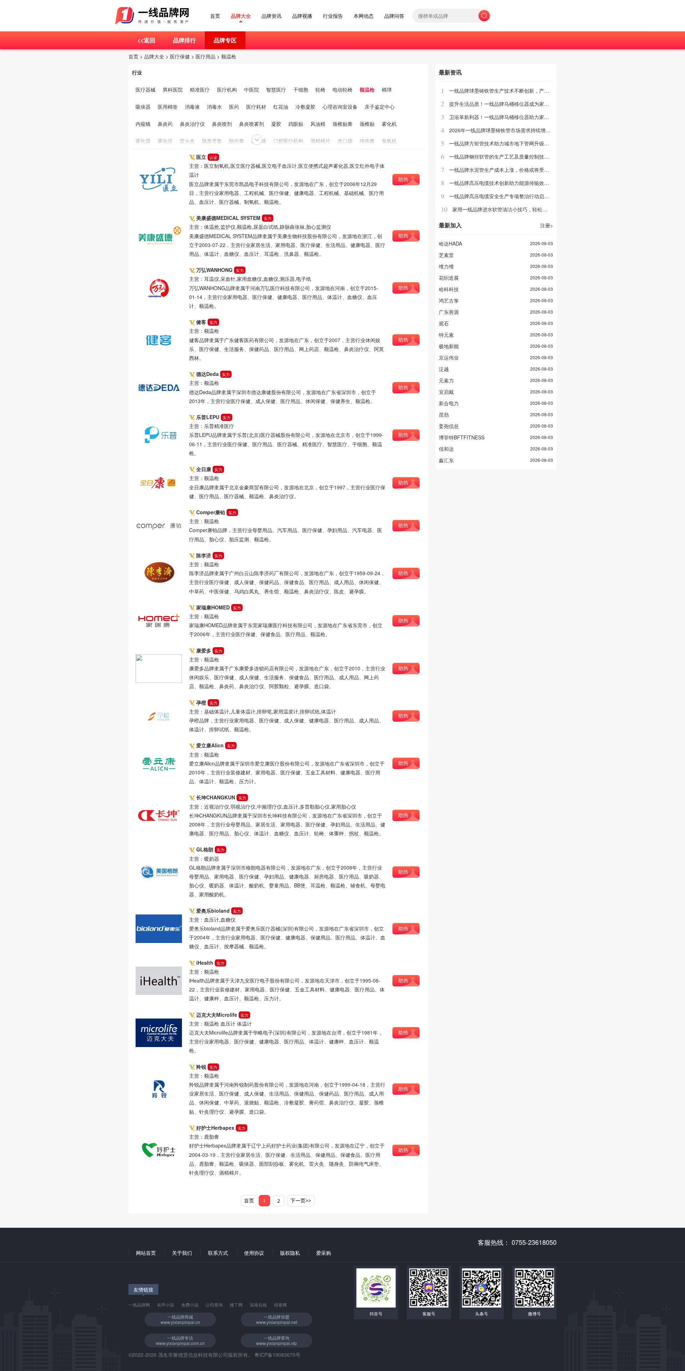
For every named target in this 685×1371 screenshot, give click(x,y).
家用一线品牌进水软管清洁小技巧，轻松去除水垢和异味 (514, 209)
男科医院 (173, 89)
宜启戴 (446, 391)
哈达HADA (450, 243)
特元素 (446, 334)
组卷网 (280, 1305)
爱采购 (323, 1252)
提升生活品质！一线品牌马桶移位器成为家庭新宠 (504, 103)
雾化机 (389, 123)
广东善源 (449, 311)
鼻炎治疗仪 (192, 123)
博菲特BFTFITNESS (461, 437)
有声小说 (165, 1305)
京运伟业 (449, 357)
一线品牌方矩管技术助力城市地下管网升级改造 (501, 143)
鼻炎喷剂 (222, 123)
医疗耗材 (256, 106)
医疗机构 (227, 89)
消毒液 (192, 106)
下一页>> (300, 1200)
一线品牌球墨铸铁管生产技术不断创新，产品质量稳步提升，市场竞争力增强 (534, 90)
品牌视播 (302, 16)
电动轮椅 (342, 89)
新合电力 (449, 403)
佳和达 (446, 448)
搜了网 (236, 1305)
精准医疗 (200, 89)
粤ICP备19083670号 (277, 1354)
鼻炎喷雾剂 (251, 123)
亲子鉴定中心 (380, 106)
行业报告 (333, 16)
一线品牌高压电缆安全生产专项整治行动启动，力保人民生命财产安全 (526, 196)
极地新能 (449, 346)
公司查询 (214, 1305)
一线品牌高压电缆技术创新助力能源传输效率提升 (504, 182)
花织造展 (449, 277)
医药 (234, 106)
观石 (444, 323)
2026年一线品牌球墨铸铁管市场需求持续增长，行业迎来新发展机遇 (524, 130)
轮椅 (320, 89)
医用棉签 (168, 106)
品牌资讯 (271, 16)
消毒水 (214, 106)
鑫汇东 (446, 460)
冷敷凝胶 (305, 106)
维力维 (446, 266)
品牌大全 (241, 16)
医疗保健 (180, 56)
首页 (215, 16)
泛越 (444, 368)
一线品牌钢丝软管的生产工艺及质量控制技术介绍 (504, 156)
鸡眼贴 (295, 123)
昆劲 (444, 414)
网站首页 (146, 1252)
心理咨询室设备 (340, 106)
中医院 (251, 89)
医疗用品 (205, 56)
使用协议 (254, 1252)
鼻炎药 (165, 123)
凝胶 (276, 123)
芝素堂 (446, 254)
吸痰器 (143, 106)
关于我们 (182, 1252)
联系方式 (218, 1252)
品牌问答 (394, 16)
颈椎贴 (367, 123)
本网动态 (364, 16)
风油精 (317, 123)
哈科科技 (449, 289)
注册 (546, 225)
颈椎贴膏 (342, 123)
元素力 (446, 380)
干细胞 (300, 89)
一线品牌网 (139, 1305)
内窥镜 (143, 123)
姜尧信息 (449, 425)
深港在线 (258, 1305)
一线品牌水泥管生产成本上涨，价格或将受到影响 (504, 169)
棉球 (387, 89)
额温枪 (228, 56)
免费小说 (189, 1305)
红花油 (280, 106)
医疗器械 (146, 89)
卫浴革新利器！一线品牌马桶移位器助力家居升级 (504, 116)
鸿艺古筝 (449, 300)
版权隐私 (290, 1252)
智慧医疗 (276, 89)
